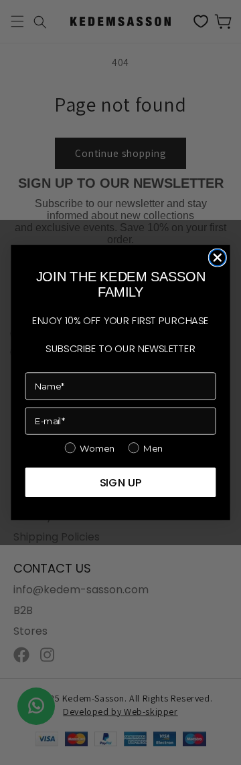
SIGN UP (121, 482)
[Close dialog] (218, 257)
